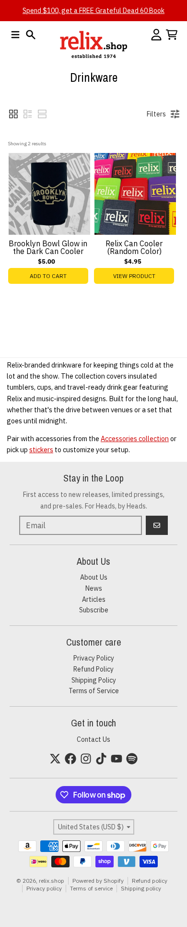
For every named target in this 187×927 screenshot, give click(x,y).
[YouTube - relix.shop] (116, 758)
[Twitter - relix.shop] (55, 758)
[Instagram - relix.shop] (86, 758)
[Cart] (171, 34)
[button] (13, 114)
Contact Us (93, 739)
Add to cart (48, 275)
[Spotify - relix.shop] (132, 758)
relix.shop (51, 880)
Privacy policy (44, 888)
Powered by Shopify (98, 880)
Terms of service (91, 888)
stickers (41, 449)
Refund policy (149, 880)
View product (134, 275)
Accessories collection (135, 438)
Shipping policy (141, 888)
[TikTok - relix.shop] (101, 758)
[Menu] (15, 34)
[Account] (156, 34)
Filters (156, 114)
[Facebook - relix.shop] (70, 758)
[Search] (30, 34)
